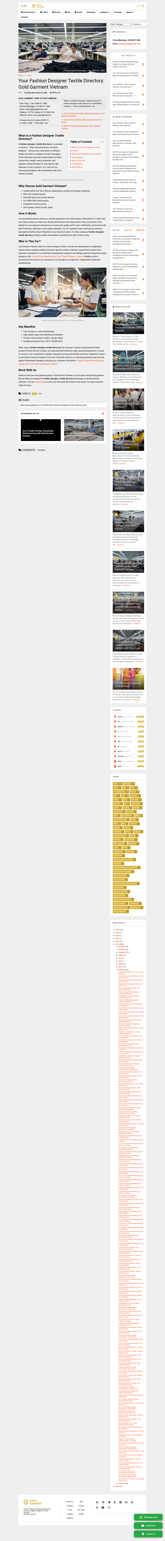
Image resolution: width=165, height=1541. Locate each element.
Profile (81, 1514)
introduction (126, 816)
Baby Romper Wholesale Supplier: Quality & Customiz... (129, 1056)
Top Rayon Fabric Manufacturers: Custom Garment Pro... (129, 1064)
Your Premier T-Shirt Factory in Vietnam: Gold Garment (128, 327)
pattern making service (122, 899)
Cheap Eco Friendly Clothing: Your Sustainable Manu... (129, 1312)
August (121, 955)
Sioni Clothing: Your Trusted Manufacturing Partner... (127, 1424)
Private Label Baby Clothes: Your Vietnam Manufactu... (129, 989)
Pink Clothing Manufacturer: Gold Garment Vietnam (129, 1364)
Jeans (128, 831)
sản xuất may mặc (120, 907)
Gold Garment (28, 12)
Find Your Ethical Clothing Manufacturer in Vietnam (127, 1128)
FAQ (81, 1502)
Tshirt (115, 788)
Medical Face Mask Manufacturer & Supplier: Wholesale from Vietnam (128, 365)
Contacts (24, 17)
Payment (70, 1518)
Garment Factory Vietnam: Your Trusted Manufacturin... (128, 1248)
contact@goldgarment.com (129, 44)
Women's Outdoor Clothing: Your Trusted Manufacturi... (129, 1384)
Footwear (118, 12)
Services (116, 804)
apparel (136, 808)
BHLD (138, 816)
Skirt (125, 800)
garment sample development (124, 883)
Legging (126, 808)
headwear (117, 831)
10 (117, 675)
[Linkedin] (126, 1502)
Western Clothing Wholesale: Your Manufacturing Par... (129, 1360)
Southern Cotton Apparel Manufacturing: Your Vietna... (127, 1440)
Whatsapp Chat (150, 1517)
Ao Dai (132, 835)
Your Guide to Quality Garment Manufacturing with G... (128, 1236)
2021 (117, 941)
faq (124, 788)
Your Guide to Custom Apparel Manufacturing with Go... (128, 1148)
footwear (135, 800)
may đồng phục (119, 792)
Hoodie (57, 12)
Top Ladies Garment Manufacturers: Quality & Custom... (130, 1092)
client (115, 816)
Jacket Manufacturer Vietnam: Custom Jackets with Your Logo (127, 645)
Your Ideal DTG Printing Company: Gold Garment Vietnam (129, 1108)
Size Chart (81, 1510)
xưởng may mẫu (119, 911)
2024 (117, 935)
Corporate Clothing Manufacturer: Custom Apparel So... (129, 1324)
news (29, 75)
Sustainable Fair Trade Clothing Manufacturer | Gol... (128, 1304)
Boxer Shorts (130, 839)
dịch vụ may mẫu (119, 875)
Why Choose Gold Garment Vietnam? (87, 154)
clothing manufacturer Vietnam (125, 867)
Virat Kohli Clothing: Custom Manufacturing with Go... (127, 1080)
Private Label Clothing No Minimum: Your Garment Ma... (130, 1468)
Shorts (115, 800)
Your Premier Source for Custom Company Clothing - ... (129, 1320)
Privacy (81, 1506)
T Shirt (45, 12)
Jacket (79, 12)
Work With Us (77, 167)
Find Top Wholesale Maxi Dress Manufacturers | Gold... (128, 1044)
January (121, 1483)
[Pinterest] (120, 1502)
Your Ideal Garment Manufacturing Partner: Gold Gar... (129, 1160)
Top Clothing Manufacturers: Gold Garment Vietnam (129, 1088)
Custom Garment (119, 820)
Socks (133, 820)
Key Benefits (77, 164)
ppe (123, 824)
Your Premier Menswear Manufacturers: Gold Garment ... (128, 1068)
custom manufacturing (122, 871)
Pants (125, 847)
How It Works (77, 157)
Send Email (150, 1526)
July (120, 958)
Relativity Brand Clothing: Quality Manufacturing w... (129, 1264)
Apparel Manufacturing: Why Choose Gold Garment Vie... (130, 1152)
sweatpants (134, 903)
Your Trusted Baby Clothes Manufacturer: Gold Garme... (127, 1408)
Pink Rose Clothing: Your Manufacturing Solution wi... (127, 1412)
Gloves (115, 847)
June (120, 961)
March (120, 967)
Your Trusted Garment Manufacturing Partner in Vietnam (130, 1144)
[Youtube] (102, 1507)
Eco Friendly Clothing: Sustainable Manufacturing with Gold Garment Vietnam (38, 433)
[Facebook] (97, 1507)
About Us (70, 1502)
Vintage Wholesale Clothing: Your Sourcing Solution (129, 1024)
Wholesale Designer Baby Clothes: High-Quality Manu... (129, 1380)
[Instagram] (109, 1507)
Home (20, 75)
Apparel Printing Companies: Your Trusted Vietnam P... (129, 1300)
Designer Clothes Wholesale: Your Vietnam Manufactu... (129, 1260)
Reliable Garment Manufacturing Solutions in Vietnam (129, 1156)
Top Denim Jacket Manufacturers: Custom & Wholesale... (129, 993)
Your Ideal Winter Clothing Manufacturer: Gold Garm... (127, 1276)
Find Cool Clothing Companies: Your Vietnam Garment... (130, 1344)
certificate (117, 863)
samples (127, 784)
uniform (127, 827)
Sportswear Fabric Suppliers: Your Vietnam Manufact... (129, 1420)
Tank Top (133, 824)
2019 (117, 1486)
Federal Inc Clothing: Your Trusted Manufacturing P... (129, 1120)
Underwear (117, 855)
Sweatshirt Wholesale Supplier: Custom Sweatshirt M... (128, 1001)
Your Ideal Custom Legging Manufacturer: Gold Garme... (127, 1336)
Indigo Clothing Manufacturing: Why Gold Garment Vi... (130, 1216)
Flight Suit (132, 843)
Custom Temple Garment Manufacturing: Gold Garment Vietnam (128, 566)
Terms (70, 1510)
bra (125, 804)
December (122, 946)
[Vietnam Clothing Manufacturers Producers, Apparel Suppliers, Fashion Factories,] (38, 7)
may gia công (118, 887)
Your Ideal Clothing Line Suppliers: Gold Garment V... (129, 1256)
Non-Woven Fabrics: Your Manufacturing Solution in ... (127, 1472)
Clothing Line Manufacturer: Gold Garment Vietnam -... (129, 1268)
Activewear (91, 12)
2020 (117, 944)
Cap (68, 12)
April (120, 964)
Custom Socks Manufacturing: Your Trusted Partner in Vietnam (58, 256)
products (133, 796)
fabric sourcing (119, 879)
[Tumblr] (115, 1502)
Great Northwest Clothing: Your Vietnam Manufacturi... (128, 1392)
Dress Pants (117, 812)
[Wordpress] (103, 1502)
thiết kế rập (136, 907)
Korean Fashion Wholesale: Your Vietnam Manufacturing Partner (80, 434)
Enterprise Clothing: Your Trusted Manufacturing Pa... (129, 1116)
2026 (117, 930)
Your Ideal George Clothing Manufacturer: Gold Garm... (127, 1476)
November (122, 949)
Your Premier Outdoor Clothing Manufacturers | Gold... (128, 1400)
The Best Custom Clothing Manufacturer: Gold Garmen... (128, 1448)
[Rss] (97, 1502)
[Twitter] (109, 1502)
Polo (132, 788)
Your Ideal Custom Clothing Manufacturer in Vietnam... (127, 1196)
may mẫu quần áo (120, 891)
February (121, 970)
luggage (116, 827)
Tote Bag (130, 851)
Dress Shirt (135, 804)
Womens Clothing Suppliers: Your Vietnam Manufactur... (129, 1356)
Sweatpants (118, 851)
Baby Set (116, 839)
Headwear (104, 12)
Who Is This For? (79, 161)
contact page (40, 382)
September (122, 952)
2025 (117, 932)
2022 (117, 938)
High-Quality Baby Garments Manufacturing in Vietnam (127, 1112)
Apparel (129, 12)
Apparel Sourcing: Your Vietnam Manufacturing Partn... (129, 1132)
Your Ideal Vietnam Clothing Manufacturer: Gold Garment (127, 444)
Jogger (137, 831)
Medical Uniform (119, 835)
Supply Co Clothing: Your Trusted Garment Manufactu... (129, 1032)
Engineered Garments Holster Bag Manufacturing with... (129, 1020)
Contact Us (150, 1534)
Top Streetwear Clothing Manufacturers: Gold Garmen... (128, 1388)
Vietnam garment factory (123, 859)
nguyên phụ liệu (119, 895)
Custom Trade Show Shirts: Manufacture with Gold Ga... (127, 1368)
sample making (119, 903)
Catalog (70, 1514)
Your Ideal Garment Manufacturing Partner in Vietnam (129, 1184)
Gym (123, 796)
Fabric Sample (118, 843)
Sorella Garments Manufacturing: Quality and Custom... (129, 1208)
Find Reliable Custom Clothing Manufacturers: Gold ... (128, 997)
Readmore (133, 344)
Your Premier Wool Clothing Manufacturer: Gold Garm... (127, 1308)
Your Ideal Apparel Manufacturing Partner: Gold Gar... (129, 1192)
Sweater (130, 812)
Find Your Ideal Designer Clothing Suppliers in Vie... (129, 1272)
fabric (115, 824)
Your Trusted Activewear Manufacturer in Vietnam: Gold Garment (128, 683)
